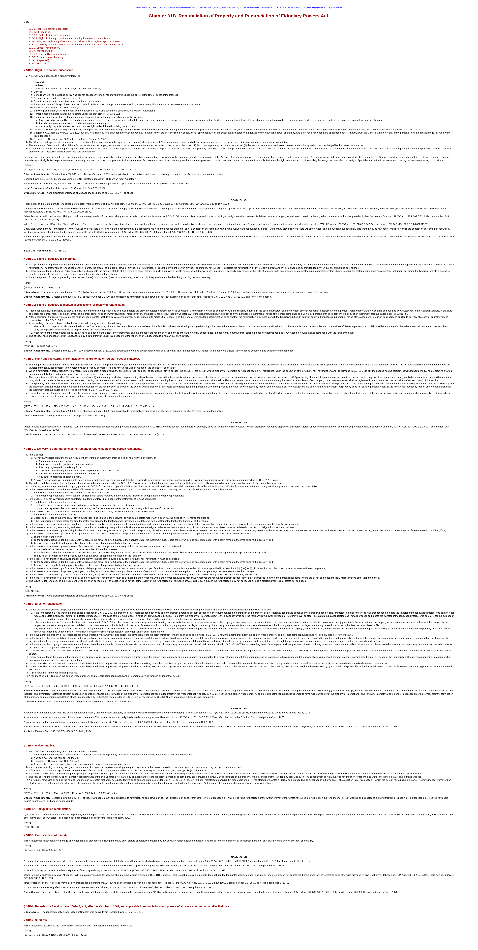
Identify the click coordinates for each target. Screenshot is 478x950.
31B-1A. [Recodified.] (40, 32)
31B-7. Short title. (38, 63)
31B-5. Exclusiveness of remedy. (46, 57)
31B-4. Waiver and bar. (41, 51)
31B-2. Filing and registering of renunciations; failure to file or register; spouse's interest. (75, 41)
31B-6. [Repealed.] (39, 60)
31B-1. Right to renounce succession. (49, 29)
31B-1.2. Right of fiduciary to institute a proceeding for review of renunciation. (70, 38)
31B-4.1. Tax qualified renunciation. (47, 54)
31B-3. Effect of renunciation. (44, 47)
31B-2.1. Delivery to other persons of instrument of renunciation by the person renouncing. (77, 44)
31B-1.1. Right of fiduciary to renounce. (49, 35)
